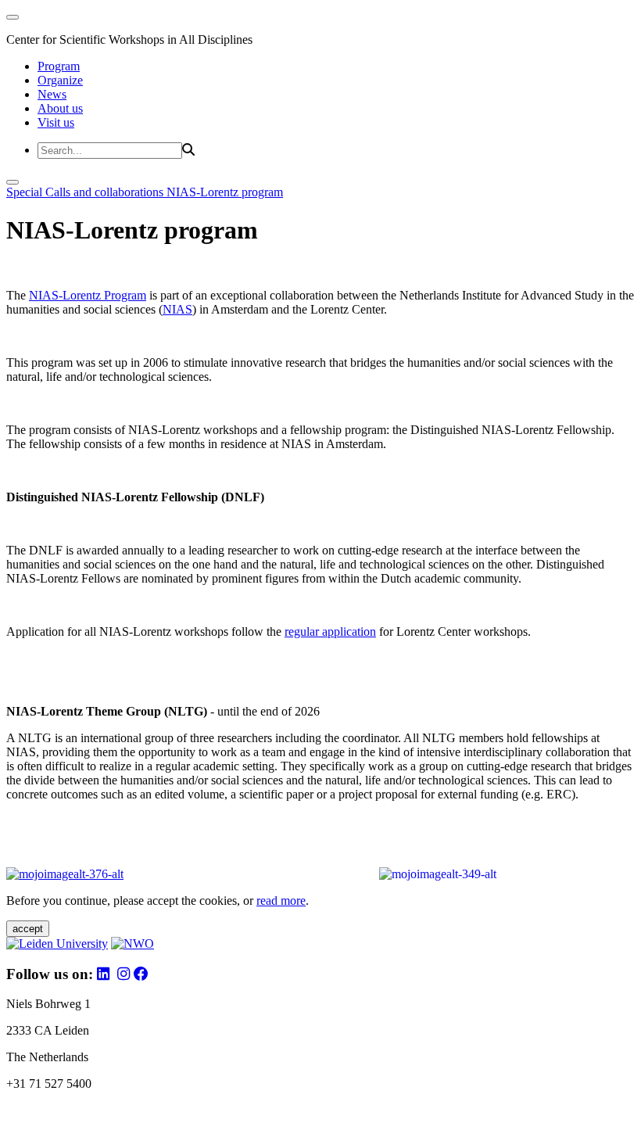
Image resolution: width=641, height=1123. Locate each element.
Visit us (56, 122)
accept (28, 929)
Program (59, 66)
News (52, 94)
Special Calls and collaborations (86, 192)
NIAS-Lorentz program (225, 192)
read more (281, 900)
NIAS (177, 309)
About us (60, 108)
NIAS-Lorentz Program (87, 295)
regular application (330, 631)
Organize (60, 80)
